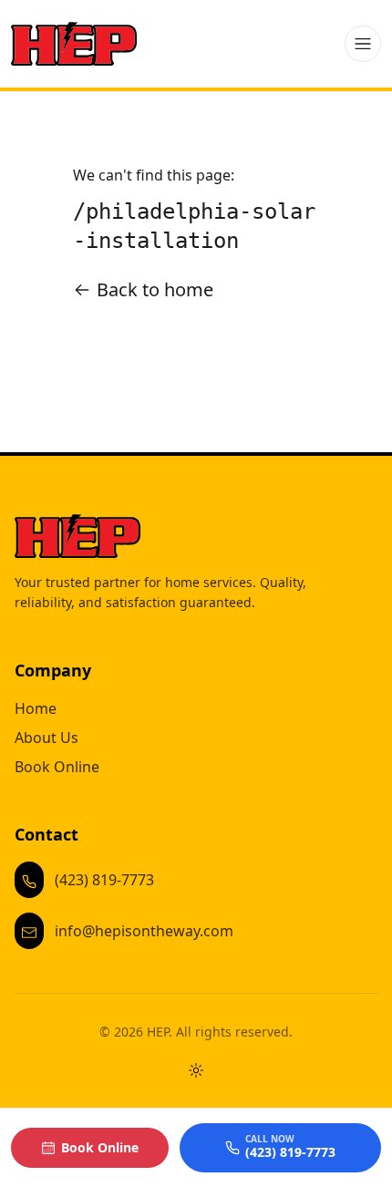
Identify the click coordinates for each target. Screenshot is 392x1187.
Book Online (57, 767)
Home (36, 708)
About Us (46, 738)
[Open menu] (363, 44)
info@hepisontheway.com (144, 931)
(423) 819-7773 (104, 880)
